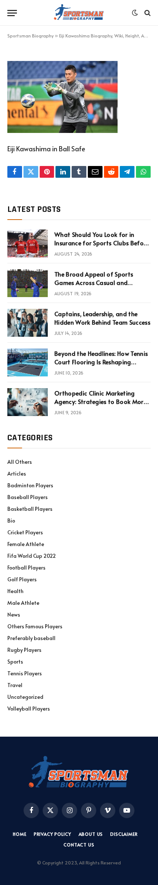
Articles (16, 473)
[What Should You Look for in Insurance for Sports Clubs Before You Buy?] (27, 243)
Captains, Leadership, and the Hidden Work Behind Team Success (102, 318)
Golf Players (22, 579)
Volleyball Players (28, 708)
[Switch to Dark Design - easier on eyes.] (135, 13)
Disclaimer (123, 834)
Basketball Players (30, 508)
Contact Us (79, 845)
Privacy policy (52, 834)
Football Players (26, 567)
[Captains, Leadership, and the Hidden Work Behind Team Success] (27, 323)
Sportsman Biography (30, 36)
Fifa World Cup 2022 (31, 555)
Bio (11, 520)
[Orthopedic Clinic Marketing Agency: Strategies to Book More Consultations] (27, 402)
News (13, 614)
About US (91, 834)
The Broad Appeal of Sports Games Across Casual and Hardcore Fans (93, 282)
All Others (19, 461)
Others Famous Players (34, 626)
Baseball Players (27, 497)
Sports (15, 661)
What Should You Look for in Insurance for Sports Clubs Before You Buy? (101, 242)
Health (15, 591)
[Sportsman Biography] (79, 13)
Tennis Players (24, 673)
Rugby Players (24, 649)
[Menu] (12, 13)
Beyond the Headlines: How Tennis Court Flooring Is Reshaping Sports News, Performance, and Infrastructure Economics (101, 366)
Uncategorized (25, 696)
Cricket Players (25, 532)
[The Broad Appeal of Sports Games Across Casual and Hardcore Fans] (27, 283)
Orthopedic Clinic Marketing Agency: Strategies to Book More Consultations (100, 401)
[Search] (147, 13)
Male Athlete (23, 602)
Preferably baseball (31, 638)
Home (19, 834)
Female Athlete (25, 544)
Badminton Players (30, 485)
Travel (14, 685)
